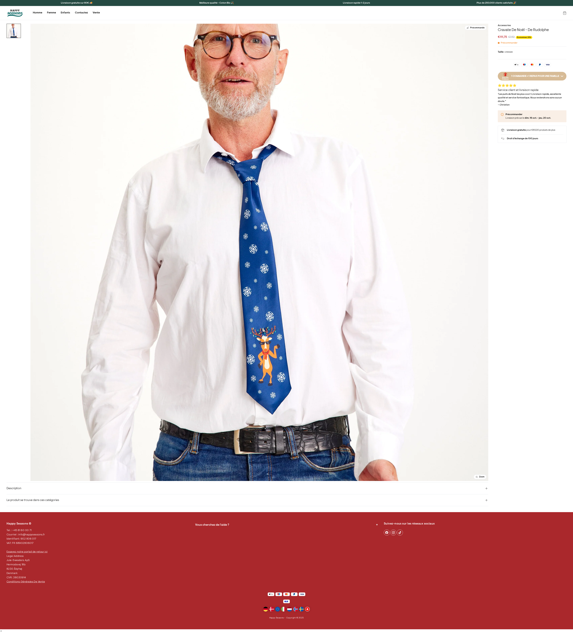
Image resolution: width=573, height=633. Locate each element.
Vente (96, 12)
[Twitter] (400, 532)
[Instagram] (387, 532)
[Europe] (277, 609)
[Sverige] (301, 609)
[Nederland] (289, 609)
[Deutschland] (265, 609)
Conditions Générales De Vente (26, 582)
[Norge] (295, 609)
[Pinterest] (393, 532)
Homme (37, 12)
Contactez (81, 12)
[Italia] (283, 609)
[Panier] (564, 13)
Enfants (65, 12)
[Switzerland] (307, 609)
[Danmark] (271, 609)
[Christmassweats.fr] (15, 13)
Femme (51, 12)
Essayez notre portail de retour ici (27, 552)
